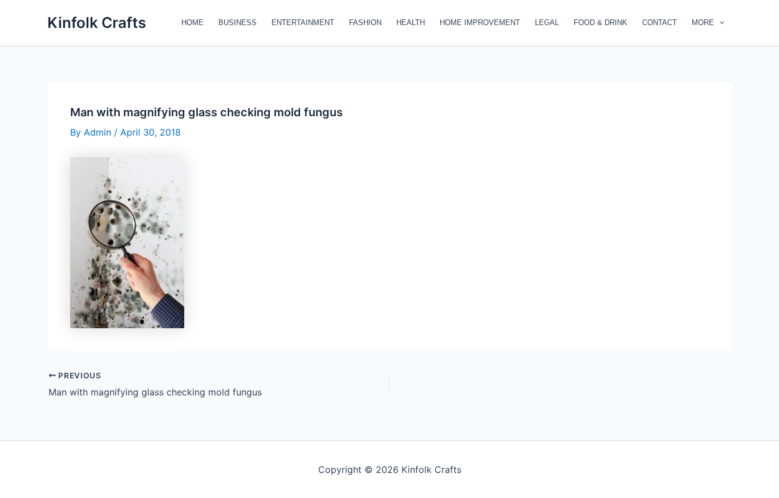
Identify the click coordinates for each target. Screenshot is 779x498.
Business (237, 22)
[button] (719, 23)
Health (410, 22)
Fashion (365, 22)
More (703, 22)
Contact (659, 22)
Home (192, 22)
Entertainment (302, 22)
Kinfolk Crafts (96, 22)
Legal (547, 22)
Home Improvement (480, 22)
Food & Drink (600, 22)
